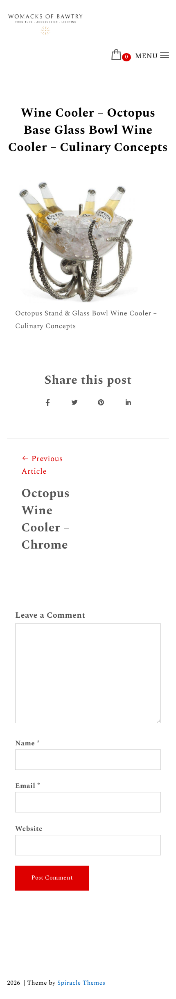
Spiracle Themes (81, 983)
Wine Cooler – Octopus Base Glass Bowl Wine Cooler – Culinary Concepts (88, 130)
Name (27, 743)
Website (29, 829)
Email (27, 786)
